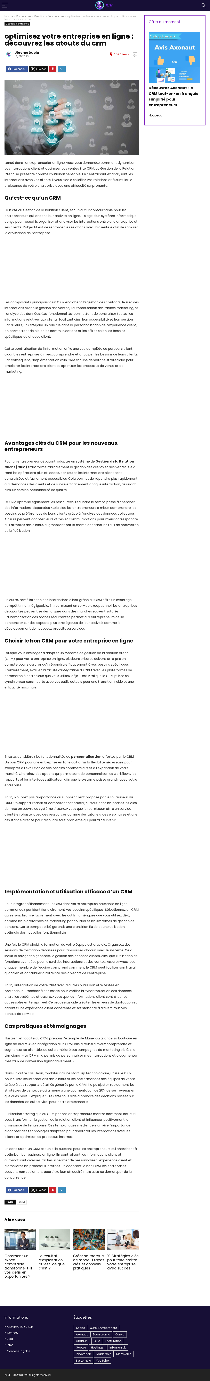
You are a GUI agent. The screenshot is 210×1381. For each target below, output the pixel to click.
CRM (22, 1202)
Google (81, 1347)
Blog (10, 1339)
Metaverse (123, 1354)
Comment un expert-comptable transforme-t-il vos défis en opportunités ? (18, 1266)
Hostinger (98, 1347)
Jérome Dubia (27, 52)
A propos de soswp (20, 1326)
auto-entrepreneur (103, 1328)
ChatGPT (82, 1341)
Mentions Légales (18, 1351)
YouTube (102, 1361)
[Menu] (5, 5)
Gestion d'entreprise (49, 16)
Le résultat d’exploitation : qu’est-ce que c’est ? (52, 1262)
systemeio (83, 1361)
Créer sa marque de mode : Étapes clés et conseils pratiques (88, 1262)
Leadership (103, 1354)
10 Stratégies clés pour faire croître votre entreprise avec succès (123, 1262)
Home (9, 16)
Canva (119, 1334)
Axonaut (82, 1334)
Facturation (113, 1341)
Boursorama (101, 1334)
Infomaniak (118, 1347)
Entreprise (23, 16)
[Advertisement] (72, 270)
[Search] (204, 5)
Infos (10, 1345)
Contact (12, 1333)
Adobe (80, 1328)
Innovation (83, 1354)
